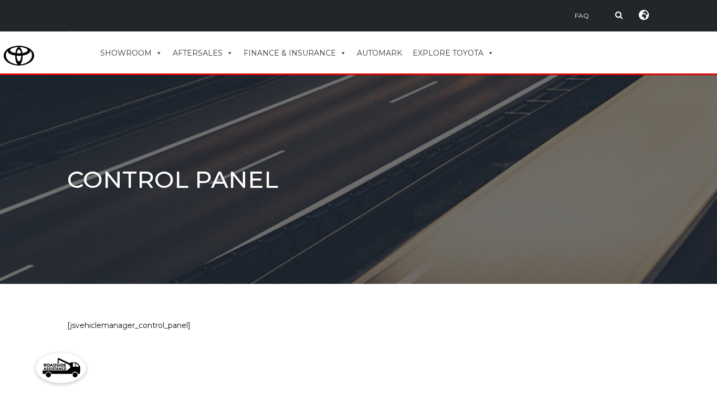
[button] (61, 368)
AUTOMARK (379, 53)
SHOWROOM (126, 53)
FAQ (582, 15)
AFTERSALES (198, 53)
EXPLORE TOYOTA (448, 53)
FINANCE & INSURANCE (290, 53)
